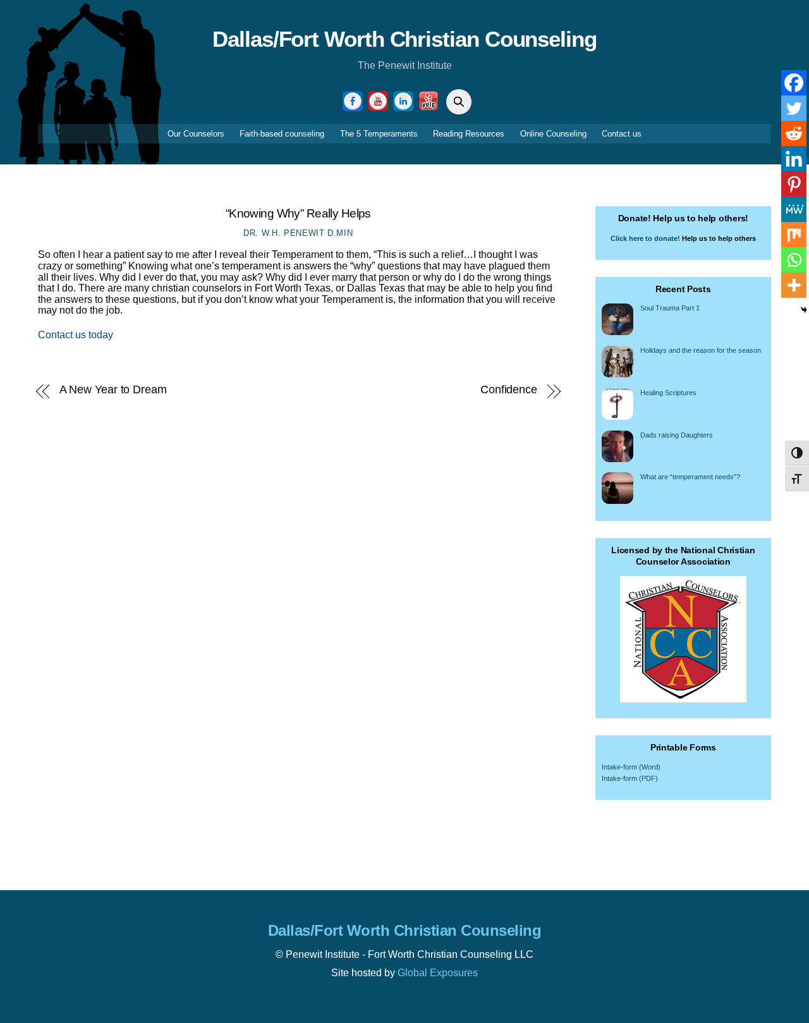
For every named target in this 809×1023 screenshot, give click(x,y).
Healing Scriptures (668, 392)
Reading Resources (468, 133)
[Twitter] (793, 108)
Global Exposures (438, 972)
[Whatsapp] (793, 260)
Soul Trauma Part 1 (670, 308)
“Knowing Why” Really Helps (298, 213)
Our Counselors (195, 133)
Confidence (508, 389)
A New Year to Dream (113, 389)
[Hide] (804, 310)
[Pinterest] (793, 184)
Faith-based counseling (282, 133)
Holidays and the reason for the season (700, 350)
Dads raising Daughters (676, 435)
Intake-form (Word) (631, 767)
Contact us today (75, 334)
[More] (793, 285)
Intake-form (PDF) (630, 778)
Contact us (622, 133)
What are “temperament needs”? (690, 477)
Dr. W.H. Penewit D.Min (298, 233)
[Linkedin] (793, 158)
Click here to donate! (645, 238)
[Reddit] (793, 133)
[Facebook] (793, 82)
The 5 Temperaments (379, 133)
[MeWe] (793, 209)
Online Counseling (553, 133)
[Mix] (793, 234)
